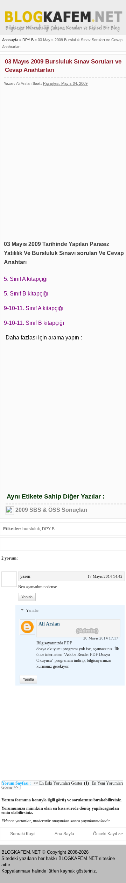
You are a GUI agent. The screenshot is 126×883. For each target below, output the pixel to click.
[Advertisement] (63, 159)
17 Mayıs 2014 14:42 (105, 576)
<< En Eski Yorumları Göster (57, 783)
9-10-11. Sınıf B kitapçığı (34, 323)
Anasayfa (10, 40)
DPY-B (28, 40)
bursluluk (31, 528)
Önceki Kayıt (105, 833)
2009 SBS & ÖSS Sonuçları (51, 510)
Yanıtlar (32, 610)
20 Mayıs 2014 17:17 (100, 638)
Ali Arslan (49, 624)
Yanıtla (27, 597)
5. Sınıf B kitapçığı (26, 294)
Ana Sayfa (64, 833)
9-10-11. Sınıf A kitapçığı (33, 308)
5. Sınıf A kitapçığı (26, 279)
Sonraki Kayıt (22, 833)
